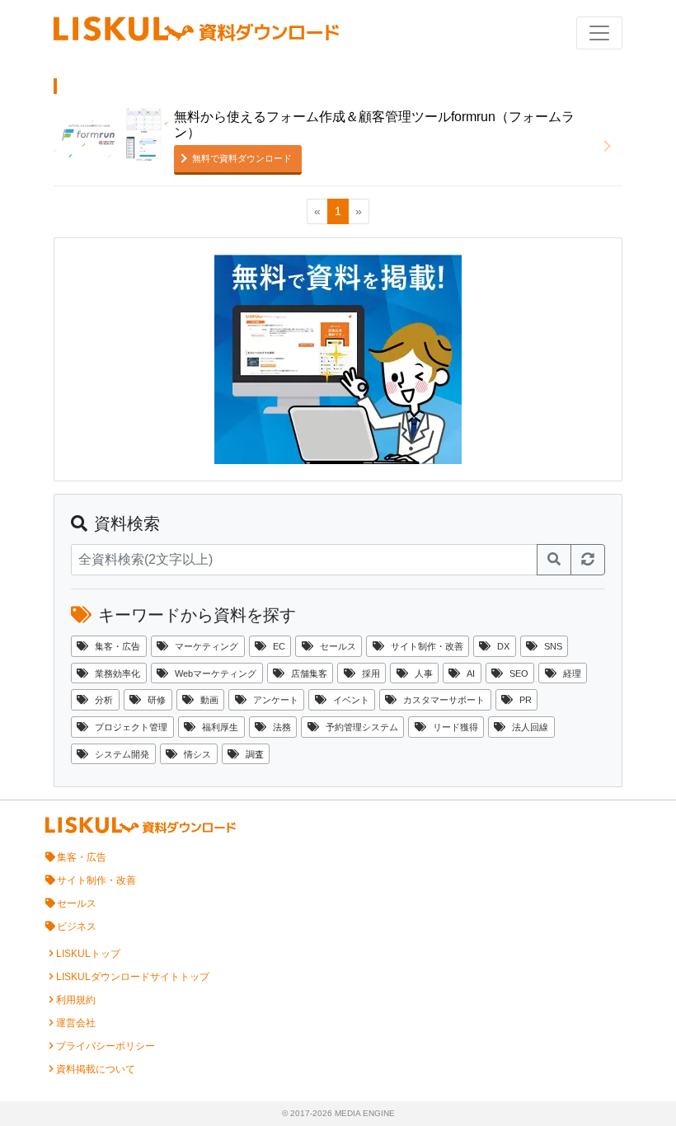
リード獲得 (455, 727)
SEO (518, 673)
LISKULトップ (88, 953)
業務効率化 (117, 673)
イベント (351, 700)
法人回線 (530, 727)
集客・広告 (117, 646)
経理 (572, 673)
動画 (209, 700)
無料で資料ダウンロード (242, 158)
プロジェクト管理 (131, 727)
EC (279, 646)
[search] (554, 559)
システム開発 (122, 754)
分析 (104, 700)
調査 (255, 754)
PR (525, 700)
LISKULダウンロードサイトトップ (132, 977)
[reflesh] (587, 559)
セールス (338, 646)
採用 (371, 673)
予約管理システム (362, 727)
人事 (424, 673)
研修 (157, 700)
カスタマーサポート (444, 700)
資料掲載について (95, 1069)
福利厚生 (220, 727)
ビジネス (76, 926)
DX (503, 646)
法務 (282, 727)
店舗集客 (309, 673)
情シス (197, 754)
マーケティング (206, 646)
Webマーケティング (215, 673)
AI (471, 673)
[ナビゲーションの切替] (599, 32)
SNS (553, 646)
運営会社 (76, 1023)
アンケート (275, 700)
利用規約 (76, 1000)
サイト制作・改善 (427, 646)
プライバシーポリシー (105, 1046)
